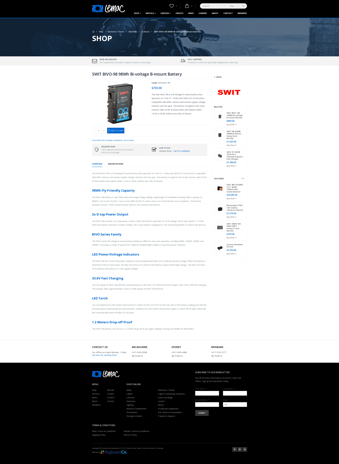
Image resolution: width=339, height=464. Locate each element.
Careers (203, 13)
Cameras (130, 397)
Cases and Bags (165, 397)
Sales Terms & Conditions (104, 431)
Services (165, 13)
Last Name (229, 388)
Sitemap (160, 448)
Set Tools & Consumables (170, 412)
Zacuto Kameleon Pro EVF (235, 245)
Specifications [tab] (115, 164)
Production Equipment (168, 408)
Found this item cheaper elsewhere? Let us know (113, 140)
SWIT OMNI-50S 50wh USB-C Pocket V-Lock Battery (234, 227)
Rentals (150, 13)
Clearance (130, 401)
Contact (228, 13)
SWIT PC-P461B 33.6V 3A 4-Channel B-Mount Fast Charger (235, 155)
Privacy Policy (131, 448)
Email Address (202, 400)
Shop (136, 13)
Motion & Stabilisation (136, 408)
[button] (173, 6)
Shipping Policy (99, 434)
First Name (201, 388)
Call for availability (181, 151)
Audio (128, 390)
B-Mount (146, 31)
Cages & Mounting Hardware (171, 393)
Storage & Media (134, 416)
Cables (129, 393)
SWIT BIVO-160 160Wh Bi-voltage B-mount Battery (234, 115)
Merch (161, 405)
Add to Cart (117, 130)
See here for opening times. (104, 355)
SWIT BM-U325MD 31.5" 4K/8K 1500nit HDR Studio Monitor (235, 188)
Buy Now (231, 124)
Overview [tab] (97, 164)
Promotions (131, 412)
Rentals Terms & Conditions (137, 431)
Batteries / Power (116, 31)
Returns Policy (130, 434)
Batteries (133, 31)
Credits (179, 13)
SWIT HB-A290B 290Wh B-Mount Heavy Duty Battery (234, 135)
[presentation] (242, 178)
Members (242, 13)
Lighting (130, 405)
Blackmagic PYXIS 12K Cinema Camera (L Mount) (235, 207)
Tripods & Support (166, 416)
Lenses (161, 401)
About (215, 13)
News (191, 13)
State (226, 400)
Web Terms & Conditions (147, 448)
